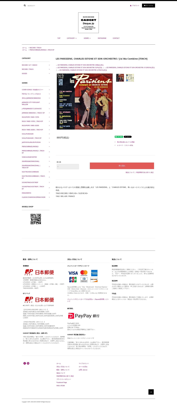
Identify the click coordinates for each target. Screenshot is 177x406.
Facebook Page (62, 382)
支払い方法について (63, 366)
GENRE (86, 38)
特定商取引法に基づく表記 (145, 172)
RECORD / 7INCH (35, 48)
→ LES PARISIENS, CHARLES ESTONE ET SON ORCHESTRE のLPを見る (79, 67)
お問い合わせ (83, 370)
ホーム (24, 48)
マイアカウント (84, 363)
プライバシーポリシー (64, 379)
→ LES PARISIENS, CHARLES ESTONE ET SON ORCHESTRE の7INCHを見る (82, 70)
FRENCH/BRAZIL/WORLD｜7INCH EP (42, 50)
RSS (58, 385)
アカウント (135, 5)
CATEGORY (71, 38)
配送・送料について (63, 370)
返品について (130, 172)
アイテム (149, 5)
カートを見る (83, 366)
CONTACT (116, 38)
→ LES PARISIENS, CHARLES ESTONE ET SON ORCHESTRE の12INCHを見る (129, 67)
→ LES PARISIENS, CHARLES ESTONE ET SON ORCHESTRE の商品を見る (80, 65)
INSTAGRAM (102, 38)
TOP (58, 38)
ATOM (63, 385)
